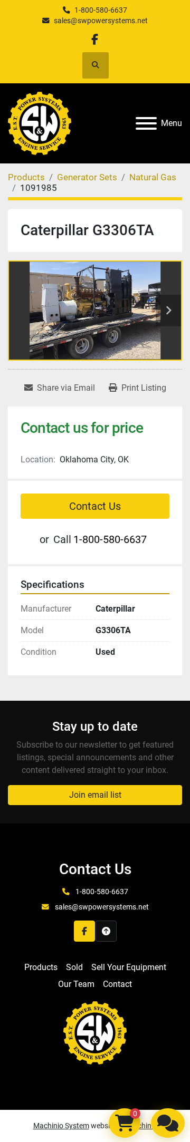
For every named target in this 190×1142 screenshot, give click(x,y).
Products (41, 967)
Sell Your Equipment (128, 967)
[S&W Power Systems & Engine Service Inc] (95, 1032)
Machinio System (61, 1125)
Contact (117, 984)
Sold (74, 967)
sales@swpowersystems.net (101, 20)
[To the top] (106, 931)
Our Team (76, 984)
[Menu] (146, 123)
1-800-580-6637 (100, 10)
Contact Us (95, 506)
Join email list (95, 795)
